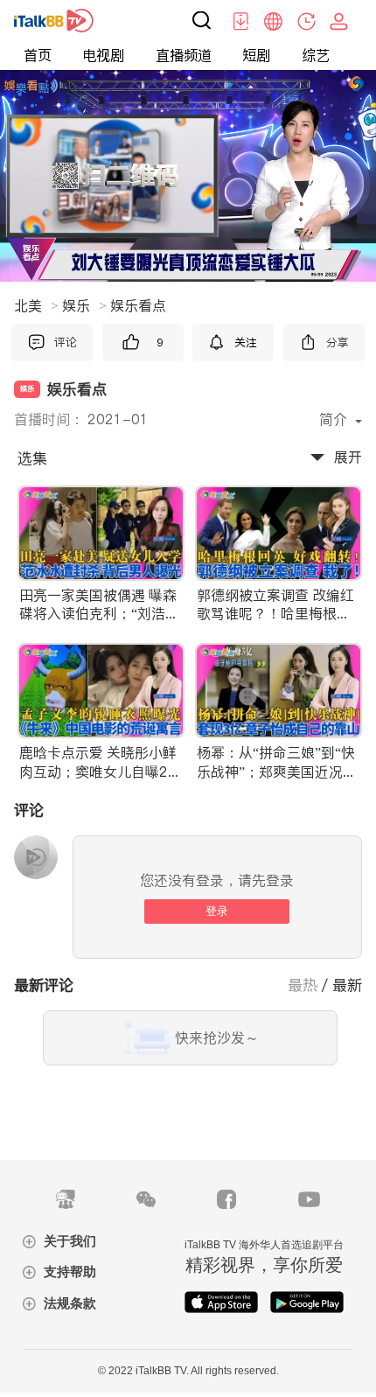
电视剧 (103, 55)
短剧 (256, 55)
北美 (36, 305)
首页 (38, 55)
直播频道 (184, 55)
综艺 (316, 55)
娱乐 (84, 305)
